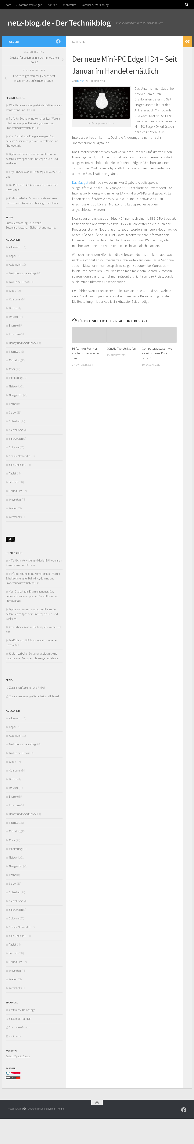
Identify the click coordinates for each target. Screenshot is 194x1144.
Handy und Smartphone (23, 343)
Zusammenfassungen (29, 5)
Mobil (12, 369)
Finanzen (14, 334)
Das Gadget (80, 182)
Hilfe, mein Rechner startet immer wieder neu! (85, 353)
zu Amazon (15, 1036)
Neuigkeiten (16, 395)
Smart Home (16, 430)
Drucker (13, 317)
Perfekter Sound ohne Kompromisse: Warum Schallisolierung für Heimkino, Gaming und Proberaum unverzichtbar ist (33, 123)
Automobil (15, 264)
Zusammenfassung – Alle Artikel (23, 223)
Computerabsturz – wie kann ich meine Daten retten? (157, 353)
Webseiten (15, 499)
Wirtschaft (15, 517)
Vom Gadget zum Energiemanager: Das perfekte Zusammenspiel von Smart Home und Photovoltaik (32, 141)
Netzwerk (14, 386)
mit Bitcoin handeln (20, 1018)
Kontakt (52, 5)
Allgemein (14, 247)
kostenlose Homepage (22, 1010)
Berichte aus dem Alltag (22, 273)
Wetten (13, 508)
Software (14, 447)
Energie (13, 325)
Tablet (12, 473)
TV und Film (15, 491)
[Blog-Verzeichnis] (13, 1073)
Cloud (12, 290)
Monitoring (15, 378)
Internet (13, 351)
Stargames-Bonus (19, 1027)
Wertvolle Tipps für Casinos (18, 1056)
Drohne (13, 308)
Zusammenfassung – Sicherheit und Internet (31, 227)
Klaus (80, 81)
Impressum (69, 5)
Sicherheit (14, 421)
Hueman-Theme (55, 1108)
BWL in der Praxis (19, 282)
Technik (13, 482)
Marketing (14, 360)
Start (8, 5)
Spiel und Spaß (17, 465)
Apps (12, 256)
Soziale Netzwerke (19, 456)
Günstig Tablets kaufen (121, 348)
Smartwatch (16, 438)
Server (12, 412)
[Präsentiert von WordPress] (24, 1108)
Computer (79, 42)
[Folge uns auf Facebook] (58, 41)
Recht (12, 404)
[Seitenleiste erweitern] (187, 41)
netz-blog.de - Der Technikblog (59, 23)
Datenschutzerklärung (95, 5)
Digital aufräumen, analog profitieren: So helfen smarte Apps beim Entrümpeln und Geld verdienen (32, 158)
